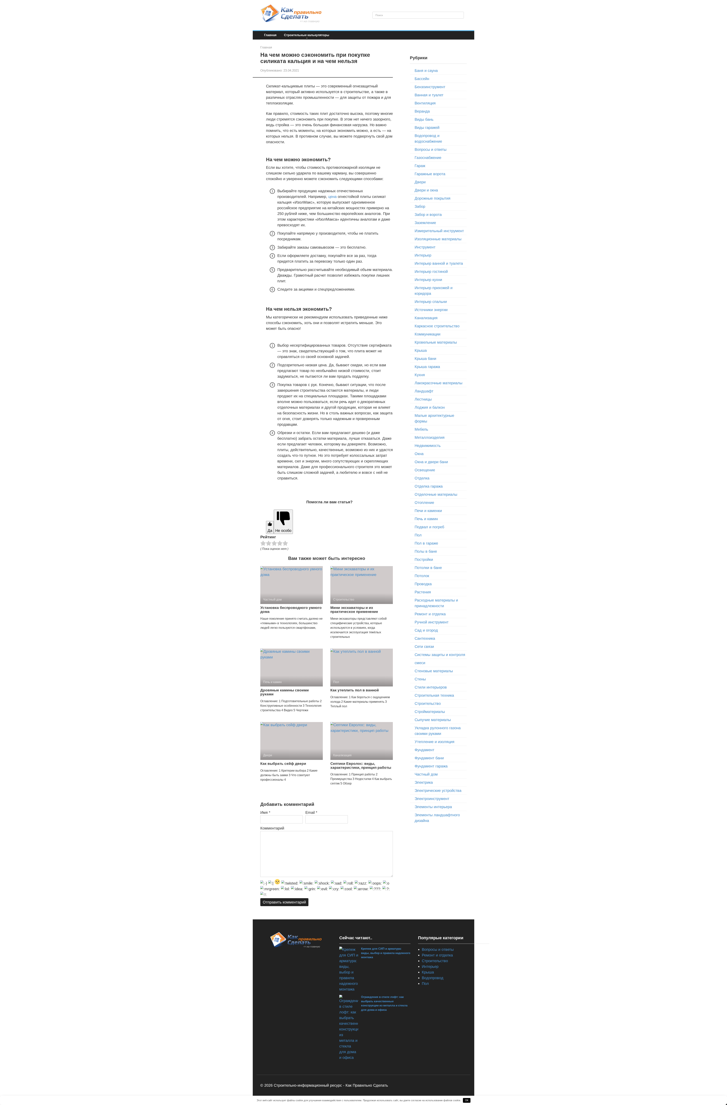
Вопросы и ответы (430, 149)
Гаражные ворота (430, 174)
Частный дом (426, 774)
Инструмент (425, 247)
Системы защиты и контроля (440, 655)
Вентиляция (425, 103)
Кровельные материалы (436, 342)
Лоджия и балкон (430, 407)
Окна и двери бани (431, 462)
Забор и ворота (428, 214)
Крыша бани (425, 358)
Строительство (428, 703)
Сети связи (424, 646)
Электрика (424, 782)
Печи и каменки (428, 511)
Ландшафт (424, 391)
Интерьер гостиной (431, 271)
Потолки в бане (428, 568)
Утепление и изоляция (434, 742)
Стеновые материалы (434, 671)
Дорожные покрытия (432, 198)
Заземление (425, 223)
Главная (270, 35)
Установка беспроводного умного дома (291, 610)
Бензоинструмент (430, 87)
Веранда (422, 111)
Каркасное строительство (437, 326)
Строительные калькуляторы (306, 35)
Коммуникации (427, 334)
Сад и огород (426, 630)
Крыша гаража (427, 367)
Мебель (421, 429)
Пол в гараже (426, 543)
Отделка (422, 478)
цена (332, 197)
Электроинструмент (432, 799)
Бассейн (422, 79)
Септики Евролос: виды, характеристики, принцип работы (360, 766)
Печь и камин (426, 519)
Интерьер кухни (428, 280)
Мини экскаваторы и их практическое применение (354, 610)
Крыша (421, 350)
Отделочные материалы (436, 494)
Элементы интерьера (433, 807)
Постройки (424, 559)
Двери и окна (426, 190)
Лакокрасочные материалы (438, 383)
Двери (420, 182)
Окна (419, 454)
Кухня (420, 375)
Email (311, 812)
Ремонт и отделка (430, 614)
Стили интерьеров (431, 687)
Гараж (420, 166)
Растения (423, 592)
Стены (420, 679)
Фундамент (424, 750)
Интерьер (423, 255)
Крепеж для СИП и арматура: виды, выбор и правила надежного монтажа (385, 953)
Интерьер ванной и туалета (439, 263)
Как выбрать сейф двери (283, 764)
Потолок (422, 576)
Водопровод (432, 978)
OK (467, 1100)
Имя (265, 812)
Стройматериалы (430, 712)
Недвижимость (428, 446)
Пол (418, 535)
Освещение (425, 470)
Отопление (424, 502)
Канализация (426, 318)
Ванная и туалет (429, 95)
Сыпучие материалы (433, 720)
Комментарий (272, 828)
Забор (420, 206)
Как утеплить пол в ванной (354, 690)
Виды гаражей (427, 127)
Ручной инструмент (432, 622)
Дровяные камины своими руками (284, 692)
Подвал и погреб (429, 527)
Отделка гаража (429, 486)
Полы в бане (426, 551)
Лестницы (423, 399)
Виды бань (424, 119)
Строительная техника (434, 695)
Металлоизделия (430, 437)
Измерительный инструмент (439, 231)
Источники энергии (431, 310)
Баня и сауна (426, 70)
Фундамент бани (429, 758)
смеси (420, 663)
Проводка (423, 584)
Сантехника (425, 638)
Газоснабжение (428, 158)
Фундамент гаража (431, 766)
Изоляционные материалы (438, 239)
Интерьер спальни (431, 302)
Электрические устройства (438, 790)
